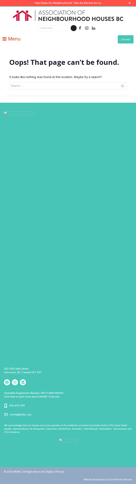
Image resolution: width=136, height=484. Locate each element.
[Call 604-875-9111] (6, 406)
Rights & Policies (55, 471)
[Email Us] (6, 415)
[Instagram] (86, 28)
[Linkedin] (93, 28)
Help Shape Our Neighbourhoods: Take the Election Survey (68, 2)
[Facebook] (80, 28)
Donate (125, 39)
